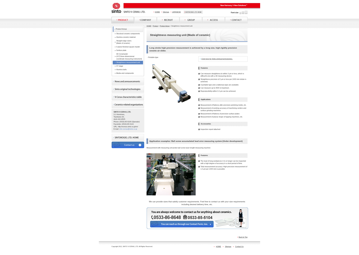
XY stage (119, 66)
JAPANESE (176, 12)
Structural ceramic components (128, 34)
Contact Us (239, 247)
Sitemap (166, 12)
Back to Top (243, 237)
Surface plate (121, 50)
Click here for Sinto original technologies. (217, 59)
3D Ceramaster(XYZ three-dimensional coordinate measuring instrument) (129, 56)
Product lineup (121, 29)
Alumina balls (121, 70)
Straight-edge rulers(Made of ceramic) (123, 42)
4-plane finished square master (128, 47)
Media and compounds (125, 73)
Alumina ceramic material (126, 37)
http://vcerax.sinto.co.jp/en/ (128, 127)
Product (155, 26)
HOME (157, 12)
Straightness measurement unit (128, 62)
